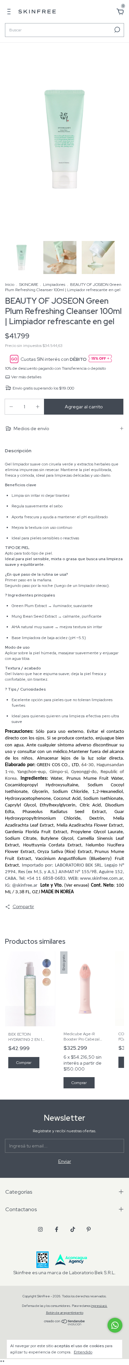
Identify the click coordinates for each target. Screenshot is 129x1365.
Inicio (9, 284)
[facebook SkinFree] (56, 1229)
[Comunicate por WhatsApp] (115, 1325)
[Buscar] (116, 29)
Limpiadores (54, 284)
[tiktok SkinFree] (72, 1229)
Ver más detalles (25, 377)
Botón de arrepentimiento (64, 1313)
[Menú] (10, 12)
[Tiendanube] (64, 1324)
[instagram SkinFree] (40, 1229)
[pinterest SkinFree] (88, 1229)
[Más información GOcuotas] (100, 359)
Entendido (83, 1352)
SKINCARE (28, 284)
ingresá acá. (99, 1306)
